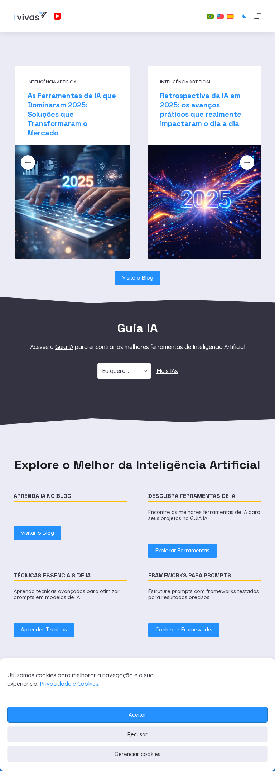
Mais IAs (167, 370)
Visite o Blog (137, 277)
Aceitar (137, 714)
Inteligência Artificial (52, 81)
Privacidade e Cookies (69, 683)
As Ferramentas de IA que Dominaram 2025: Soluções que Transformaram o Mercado (70, 114)
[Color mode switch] (244, 16)
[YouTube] (57, 16)
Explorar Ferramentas (182, 550)
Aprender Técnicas (44, 629)
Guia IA (64, 346)
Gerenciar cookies (137, 754)
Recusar (137, 734)
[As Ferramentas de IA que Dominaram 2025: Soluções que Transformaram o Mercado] (71, 202)
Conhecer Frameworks (183, 629)
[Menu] (257, 16)
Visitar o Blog (37, 532)
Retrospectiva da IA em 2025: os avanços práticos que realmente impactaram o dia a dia (200, 109)
